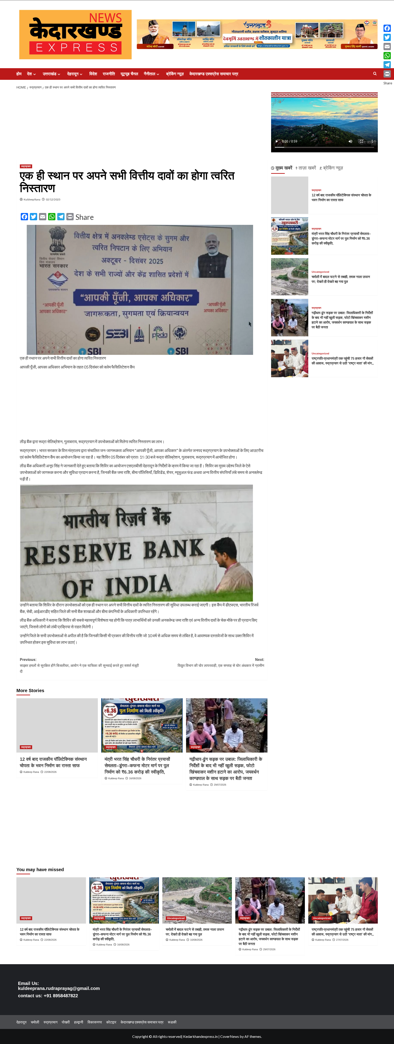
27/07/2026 (342, 939)
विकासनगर (95, 1022)
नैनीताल (149, 74)
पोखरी (66, 1022)
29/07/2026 (220, 784)
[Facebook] (388, 28)
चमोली (35, 1022)
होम (18, 74)
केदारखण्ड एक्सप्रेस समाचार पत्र (213, 74)
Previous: (79, 665)
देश (29, 74)
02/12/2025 (53, 199)
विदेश (93, 74)
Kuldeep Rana (32, 199)
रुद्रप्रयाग (26, 166)
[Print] (388, 73)
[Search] (375, 74)
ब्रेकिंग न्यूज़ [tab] (332, 168)
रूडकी (172, 1022)
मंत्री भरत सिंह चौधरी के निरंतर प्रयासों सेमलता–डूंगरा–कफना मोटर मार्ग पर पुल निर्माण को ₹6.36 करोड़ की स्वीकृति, (137, 765)
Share (84, 217)
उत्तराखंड (49, 74)
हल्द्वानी (78, 1022)
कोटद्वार (111, 1022)
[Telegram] (388, 64)
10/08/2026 (196, 939)
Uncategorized (320, 272)
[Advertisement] (142, 126)
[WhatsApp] (388, 55)
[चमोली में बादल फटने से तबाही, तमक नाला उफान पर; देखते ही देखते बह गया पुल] (289, 276)
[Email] (388, 46)
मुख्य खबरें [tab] (283, 168)
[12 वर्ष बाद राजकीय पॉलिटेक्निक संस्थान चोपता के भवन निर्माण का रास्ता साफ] (57, 725)
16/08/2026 (135, 778)
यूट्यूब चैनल (129, 74)
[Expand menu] (34, 74)
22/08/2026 (50, 772)
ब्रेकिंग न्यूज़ (175, 74)
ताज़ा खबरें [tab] (306, 168)
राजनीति (109, 74)
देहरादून (72, 74)
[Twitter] (388, 37)
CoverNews (229, 1036)
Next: (221, 662)
